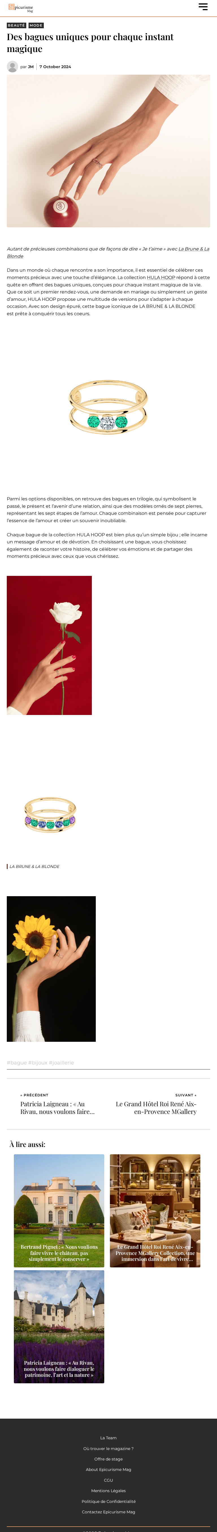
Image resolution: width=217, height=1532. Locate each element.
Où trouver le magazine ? (108, 1448)
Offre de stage (108, 1459)
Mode (36, 25)
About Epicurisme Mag (108, 1469)
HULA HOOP (161, 277)
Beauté (16, 25)
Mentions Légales (108, 1490)
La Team (108, 1437)
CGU (108, 1480)
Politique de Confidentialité (109, 1501)
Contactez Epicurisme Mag (108, 1511)
